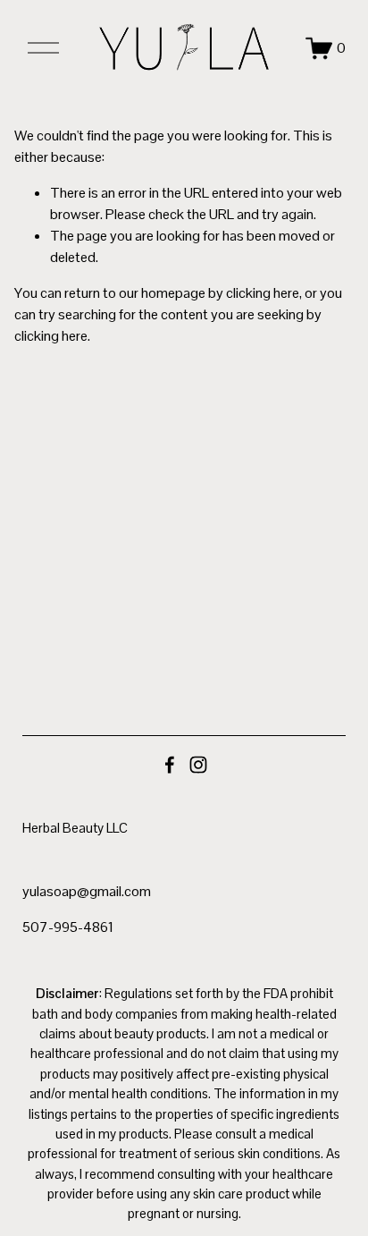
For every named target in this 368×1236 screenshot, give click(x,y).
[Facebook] (170, 765)
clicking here (262, 293)
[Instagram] (198, 765)
